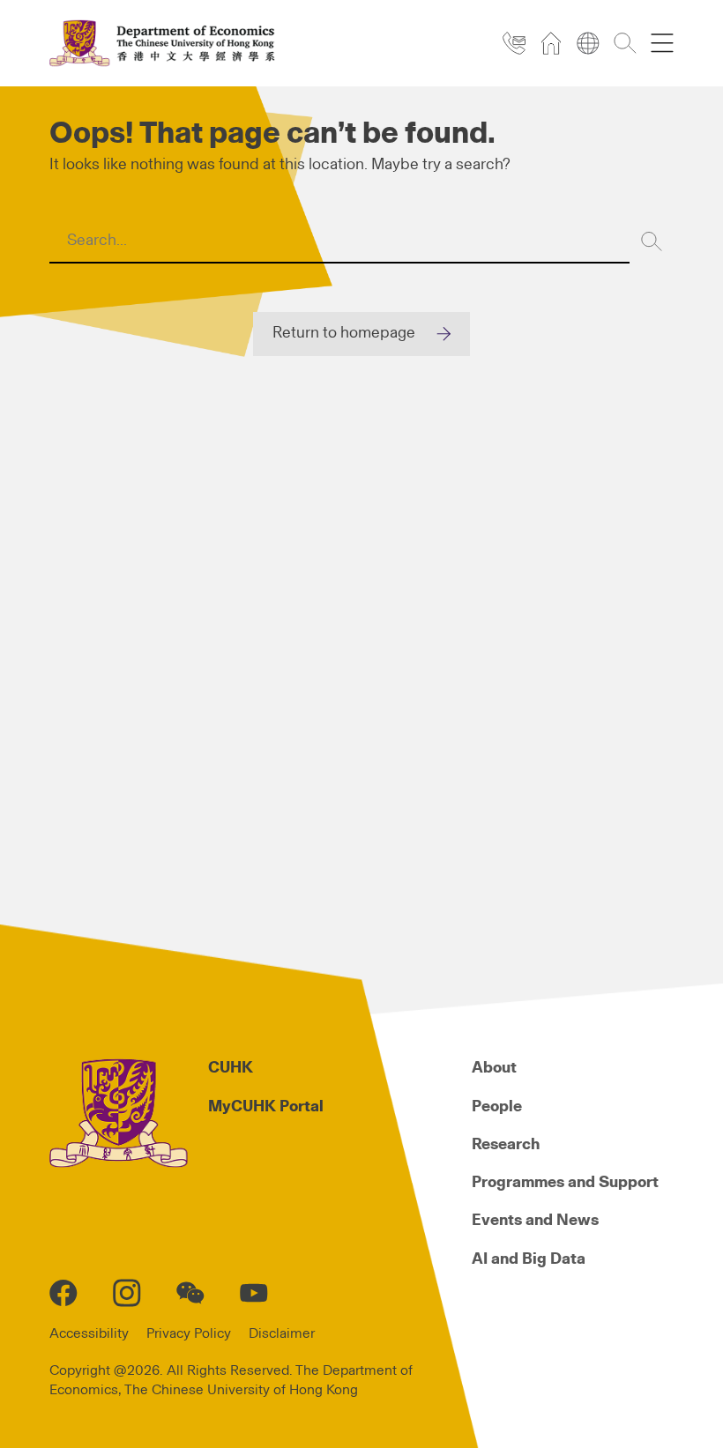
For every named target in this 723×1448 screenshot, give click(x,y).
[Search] (652, 241)
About (494, 1068)
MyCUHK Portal (266, 1107)
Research (506, 1145)
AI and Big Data (528, 1259)
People (497, 1107)
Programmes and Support (565, 1183)
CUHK (230, 1068)
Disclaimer (282, 1333)
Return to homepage (343, 333)
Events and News (535, 1221)
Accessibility (89, 1333)
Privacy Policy (188, 1333)
